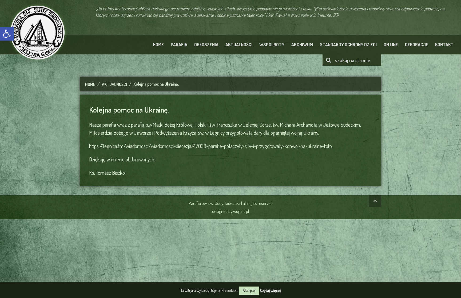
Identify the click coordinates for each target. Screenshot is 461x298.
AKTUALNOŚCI (238, 44)
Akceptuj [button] (249, 290)
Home (90, 84)
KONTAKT (444, 44)
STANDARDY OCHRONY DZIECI (348, 44)
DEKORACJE (416, 44)
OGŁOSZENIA (206, 44)
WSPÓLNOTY (271, 44)
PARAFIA (179, 44)
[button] (7, 34)
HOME (158, 44)
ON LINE (391, 44)
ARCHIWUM (302, 44)
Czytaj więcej (270, 290)
